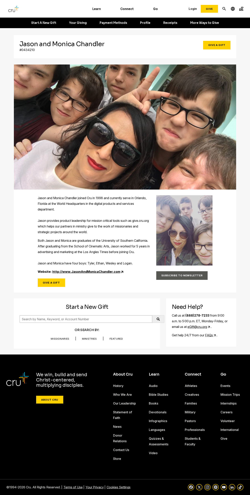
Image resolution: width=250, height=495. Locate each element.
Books (153, 403)
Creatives (192, 395)
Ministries (89, 338)
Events (225, 386)
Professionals (195, 430)
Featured (116, 338)
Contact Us (121, 450)
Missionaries (60, 338)
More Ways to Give (204, 23)
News (117, 427)
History (118, 386)
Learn (96, 9)
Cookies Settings (118, 487)
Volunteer (228, 421)
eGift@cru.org (197, 327)
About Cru (49, 399)
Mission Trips (230, 395)
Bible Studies (158, 395)
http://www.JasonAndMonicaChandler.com (86, 272)
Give (209, 8)
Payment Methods (113, 23)
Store (117, 459)
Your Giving (78, 23)
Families (191, 403)
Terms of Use (73, 487)
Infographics (158, 421)
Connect (127, 9)
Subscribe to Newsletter (182, 275)
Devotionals (157, 412)
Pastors (190, 421)
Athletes (191, 386)
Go (155, 9)
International (230, 430)
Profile (145, 23)
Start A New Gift (43, 23)
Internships (229, 403)
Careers (226, 412)
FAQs (209, 335)
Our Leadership (124, 403)
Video (153, 453)
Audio (153, 386)
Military (190, 412)
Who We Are (122, 395)
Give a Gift (216, 45)
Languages (157, 430)
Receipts (170, 23)
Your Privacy (95, 487)
